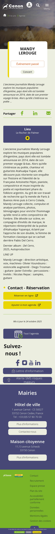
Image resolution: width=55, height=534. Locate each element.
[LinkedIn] (35, 114)
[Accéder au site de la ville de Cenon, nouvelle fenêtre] (7, 475)
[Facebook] (22, 114)
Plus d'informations (27, 424)
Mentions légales (39, 515)
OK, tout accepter (19, 532)
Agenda (22, 16)
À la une (12, 16)
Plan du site (36, 490)
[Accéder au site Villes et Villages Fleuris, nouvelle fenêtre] (19, 475)
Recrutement (37, 480)
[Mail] (48, 114)
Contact (34, 475)
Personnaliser (37, 532)
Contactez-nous (27, 431)
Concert (27, 72)
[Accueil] (13, 7)
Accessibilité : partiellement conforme (37, 499)
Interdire (28, 532)
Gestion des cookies (40, 520)
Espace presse (37, 485)
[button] (47, 7)
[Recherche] (36, 7)
